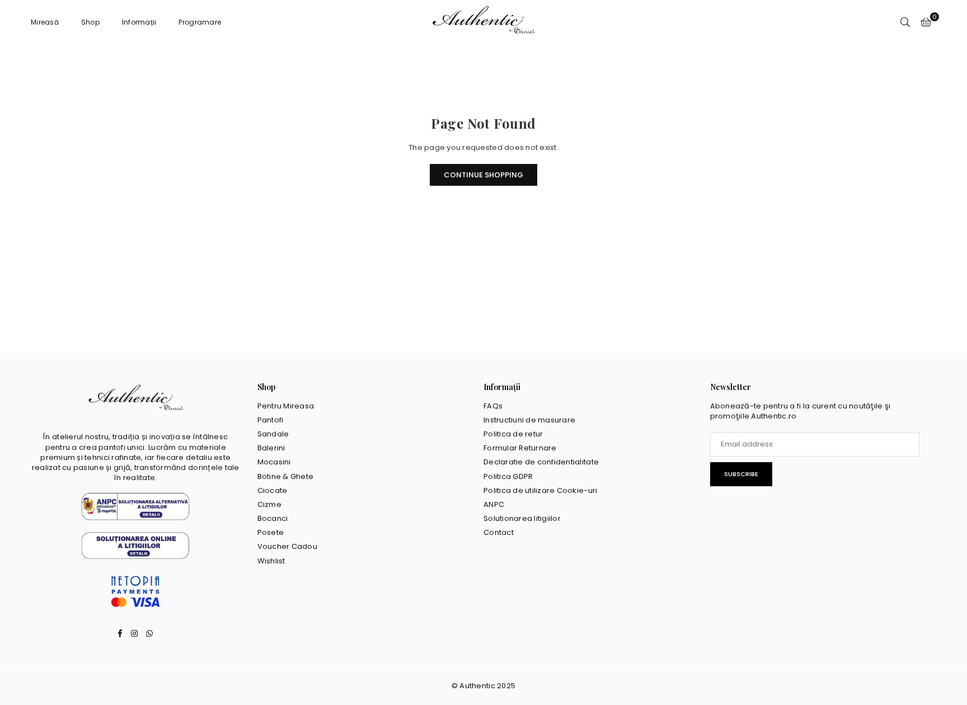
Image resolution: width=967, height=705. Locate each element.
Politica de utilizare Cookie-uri (540, 490)
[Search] (905, 22)
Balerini (271, 448)
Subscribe (741, 473)
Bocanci (272, 518)
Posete (270, 532)
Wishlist (271, 561)
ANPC (494, 504)
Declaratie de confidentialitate (541, 462)
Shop (90, 22)
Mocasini (274, 462)
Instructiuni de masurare (529, 420)
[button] (926, 22)
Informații (139, 22)
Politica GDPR (508, 476)
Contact (499, 532)
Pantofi (270, 420)
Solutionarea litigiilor (522, 518)
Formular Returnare (520, 448)
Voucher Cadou (287, 546)
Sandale (273, 434)
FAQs (493, 406)
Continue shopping (483, 175)
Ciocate (272, 490)
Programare (200, 22)
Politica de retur (513, 434)
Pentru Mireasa (285, 406)
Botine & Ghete (285, 476)
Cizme (269, 504)
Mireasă (45, 22)
